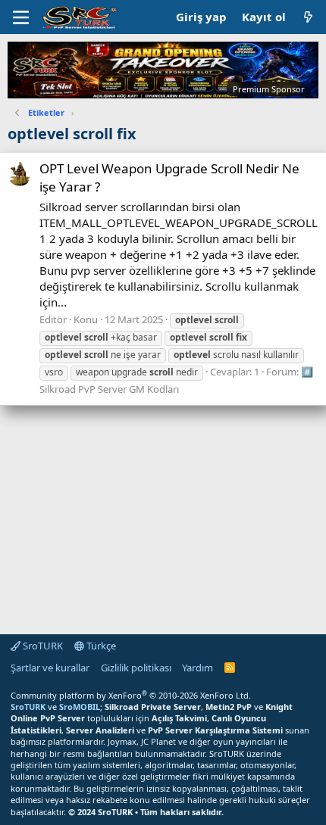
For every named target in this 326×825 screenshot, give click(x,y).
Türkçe (100, 645)
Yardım (197, 667)
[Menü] (21, 17)
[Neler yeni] (308, 17)
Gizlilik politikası (136, 667)
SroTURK (41, 645)
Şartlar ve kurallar (50, 667)
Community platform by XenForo (131, 695)
